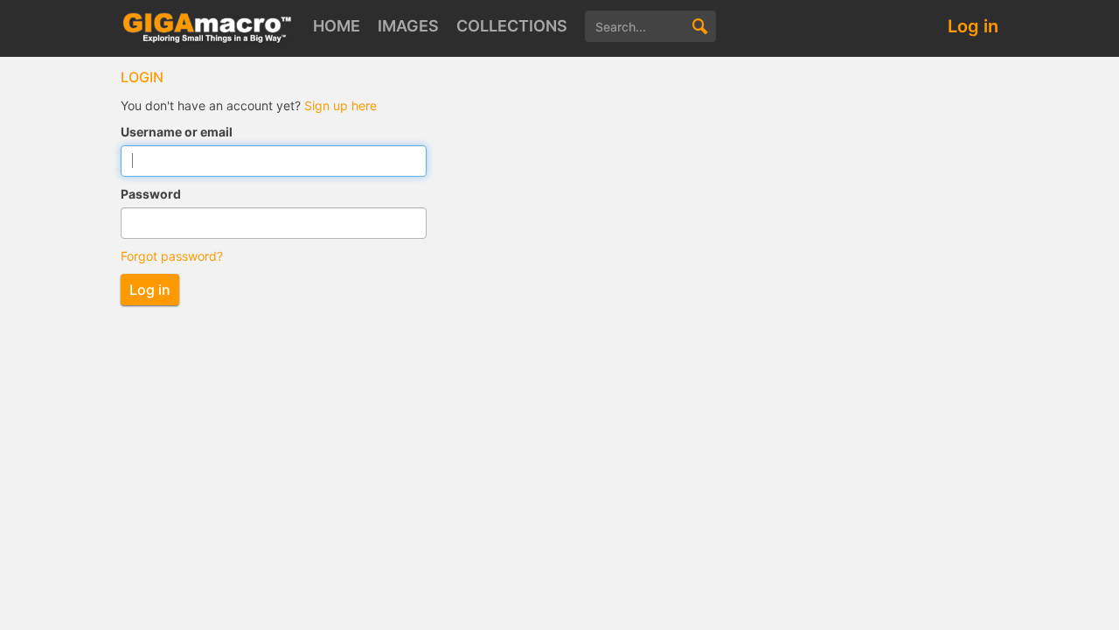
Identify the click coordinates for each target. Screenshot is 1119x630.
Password (151, 193)
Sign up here (340, 105)
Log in (973, 26)
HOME (336, 26)
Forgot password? (172, 255)
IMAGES (408, 26)
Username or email (177, 131)
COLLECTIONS (511, 26)
